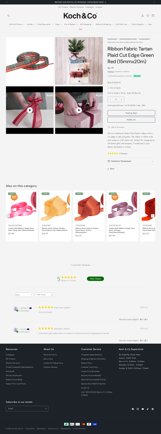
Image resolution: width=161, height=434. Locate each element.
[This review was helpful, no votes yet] (141, 319)
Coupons (99, 7)
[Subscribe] (45, 408)
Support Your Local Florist (16, 384)
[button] (8, 15)
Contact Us (85, 388)
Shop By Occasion (77, 7)
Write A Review (95, 279)
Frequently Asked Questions (91, 355)
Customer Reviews (51, 367)
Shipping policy (66, 428)
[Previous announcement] (6, 2)
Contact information (79, 428)
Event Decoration (112, 39)
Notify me (131, 119)
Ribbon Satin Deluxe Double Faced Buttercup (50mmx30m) (54, 229)
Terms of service (53, 428)
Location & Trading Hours (53, 363)
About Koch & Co (50, 355)
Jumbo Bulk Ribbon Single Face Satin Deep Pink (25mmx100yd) (21, 229)
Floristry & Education (14, 375)
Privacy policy (30, 428)
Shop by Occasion (13, 363)
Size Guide (10, 371)
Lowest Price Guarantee (90, 371)
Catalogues (89, 7)
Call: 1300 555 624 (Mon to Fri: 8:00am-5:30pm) (97, 393)
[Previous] (8, 216)
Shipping (111, 71)
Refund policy (41, 428)
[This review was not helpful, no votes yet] (145, 319)
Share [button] (112, 169)
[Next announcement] (154, 2)
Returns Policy (86, 363)
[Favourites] (147, 15)
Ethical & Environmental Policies (93, 379)
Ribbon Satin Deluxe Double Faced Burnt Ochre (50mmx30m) (86, 230)
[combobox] (23, 295)
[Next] (153, 216)
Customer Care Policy (89, 367)
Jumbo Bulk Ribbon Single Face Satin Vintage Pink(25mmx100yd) (122, 230)
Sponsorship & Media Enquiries (93, 384)
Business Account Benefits (91, 375)
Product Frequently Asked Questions (19, 367)
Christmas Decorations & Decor (128, 39)
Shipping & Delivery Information (93, 359)
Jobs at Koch (48, 359)
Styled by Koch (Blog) (14, 379)
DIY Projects (63, 7)
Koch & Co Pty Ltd (17, 429)
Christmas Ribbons (144, 39)
